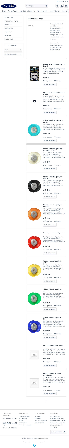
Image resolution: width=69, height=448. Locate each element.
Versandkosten (44, 438)
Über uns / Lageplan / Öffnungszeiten (41, 422)
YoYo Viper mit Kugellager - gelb (53, 262)
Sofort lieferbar (12, 45)
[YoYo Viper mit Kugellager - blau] (34, 326)
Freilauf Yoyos (9, 17)
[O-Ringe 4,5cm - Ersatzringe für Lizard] (34, 73)
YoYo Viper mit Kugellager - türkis (53, 121)
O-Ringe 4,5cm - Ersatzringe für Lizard (54, 65)
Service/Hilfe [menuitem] (62, 1)
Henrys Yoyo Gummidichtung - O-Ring (54, 93)
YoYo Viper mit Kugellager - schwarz (53, 177)
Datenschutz (38, 416)
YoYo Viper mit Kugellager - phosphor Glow (53, 149)
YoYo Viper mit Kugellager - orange (53, 206)
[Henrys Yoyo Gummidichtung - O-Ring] (34, 101)
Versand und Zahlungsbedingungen (25, 424)
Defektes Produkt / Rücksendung (24, 417)
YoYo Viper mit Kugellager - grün (53, 290)
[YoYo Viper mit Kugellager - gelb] (34, 270)
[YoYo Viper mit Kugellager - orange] (34, 214)
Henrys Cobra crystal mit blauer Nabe (52, 374)
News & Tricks (9, 39)
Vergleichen (48, 81)
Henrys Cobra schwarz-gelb (53, 345)
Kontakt (21, 420)
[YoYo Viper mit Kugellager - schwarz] (34, 186)
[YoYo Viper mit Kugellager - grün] (34, 298)
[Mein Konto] (62, 5)
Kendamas (8, 35)
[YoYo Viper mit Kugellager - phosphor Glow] (34, 158)
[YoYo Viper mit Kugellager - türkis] (34, 130)
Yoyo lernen (8, 32)
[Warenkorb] (66, 5)
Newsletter (37, 418)
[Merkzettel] (57, 5)
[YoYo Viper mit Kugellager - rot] (34, 242)
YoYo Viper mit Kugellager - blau (53, 318)
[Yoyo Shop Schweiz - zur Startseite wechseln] (9, 6)
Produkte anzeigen (11, 54)
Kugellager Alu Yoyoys (11, 21)
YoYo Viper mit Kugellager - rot (54, 233)
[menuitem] (37, 5)
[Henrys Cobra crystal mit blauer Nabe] (34, 383)
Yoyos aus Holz (9, 24)
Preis (6, 50)
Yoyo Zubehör (9, 28)
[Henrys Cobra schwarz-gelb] (34, 354)
